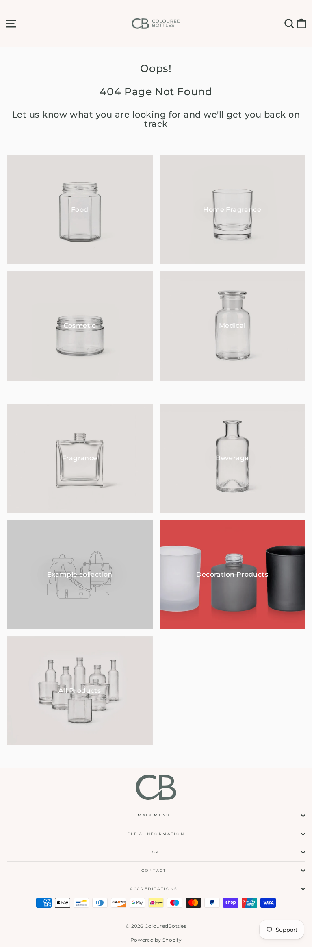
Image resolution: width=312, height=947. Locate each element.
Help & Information (154, 834)
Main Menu (154, 815)
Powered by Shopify (156, 940)
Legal (153, 852)
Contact (154, 870)
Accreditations (154, 888)
